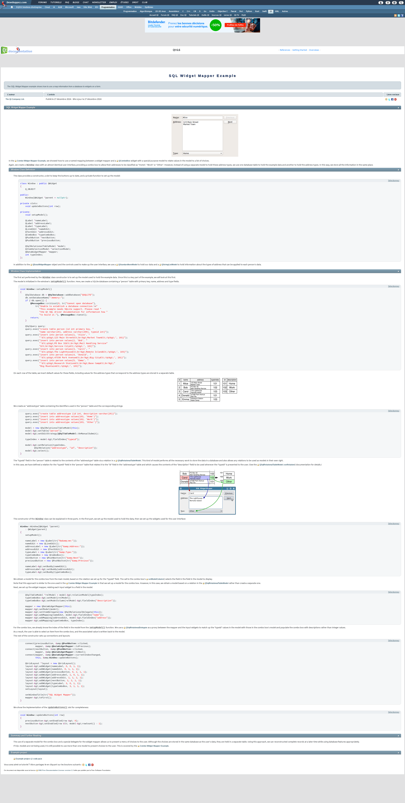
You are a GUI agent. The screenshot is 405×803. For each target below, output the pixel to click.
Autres (285, 11)
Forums (42, 2)
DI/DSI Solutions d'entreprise (29, 7)
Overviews (314, 50)
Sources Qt (216, 15)
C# (194, 11)
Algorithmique (146, 11)
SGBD (120, 7)
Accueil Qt (154, 15)
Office (128, 7)
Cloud (47, 7)
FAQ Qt (175, 15)
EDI (96, 7)
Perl (241, 11)
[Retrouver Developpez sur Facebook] (402, 15)
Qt (271, 11)
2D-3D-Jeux (160, 11)
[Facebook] (392, 99)
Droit (135, 2)
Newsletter (99, 2)
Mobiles (138, 7)
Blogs (75, 2)
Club (144, 2)
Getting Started (299, 50)
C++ (188, 11)
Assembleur (174, 11)
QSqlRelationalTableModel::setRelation (276, 465)
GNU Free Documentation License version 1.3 (56, 770)
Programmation (108, 7)
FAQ (67, 2)
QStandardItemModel (127, 264)
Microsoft (69, 7)
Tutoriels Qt (194, 15)
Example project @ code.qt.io (29, 759)
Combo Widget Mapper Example (31, 161)
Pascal (233, 11)
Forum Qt (165, 15)
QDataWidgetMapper (42, 264)
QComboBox (124, 161)
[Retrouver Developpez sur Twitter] (399, 15)
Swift (264, 11)
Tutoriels (56, 2)
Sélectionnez (393, 181)
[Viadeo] (386, 99)
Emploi (113, 2)
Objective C (223, 11)
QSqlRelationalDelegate (136, 627)
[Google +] (395, 99)
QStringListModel (169, 264)
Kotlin (212, 11)
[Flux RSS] (395, 15)
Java (78, 7)
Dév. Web (88, 7)
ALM (60, 7)
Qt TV (236, 15)
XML (277, 11)
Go (205, 11)
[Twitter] (389, 99)
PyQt (244, 15)
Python (249, 11)
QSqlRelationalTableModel (129, 460)
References (285, 50)
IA (54, 7)
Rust (257, 11)
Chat (85, 2)
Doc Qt (183, 15)
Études (124, 2)
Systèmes (149, 7)
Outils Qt (205, 15)
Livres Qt (228, 15)
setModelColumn (156, 579)
